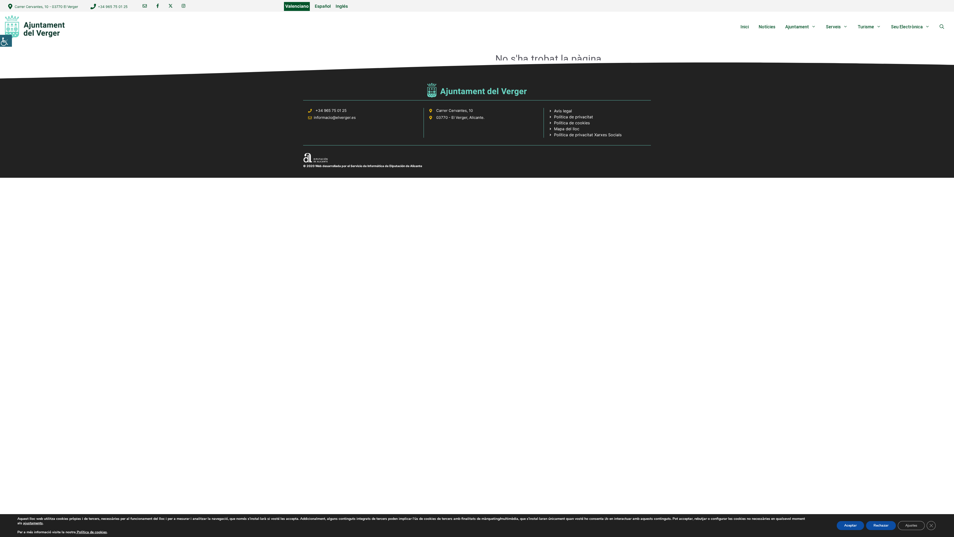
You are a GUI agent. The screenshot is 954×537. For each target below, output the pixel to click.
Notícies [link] (767, 26)
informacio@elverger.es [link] (335, 117)
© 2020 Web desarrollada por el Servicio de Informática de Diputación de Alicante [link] (362, 166)
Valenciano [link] (297, 6)
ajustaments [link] (33, 523)
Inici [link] (745, 26)
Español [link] (323, 6)
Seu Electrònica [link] (907, 26)
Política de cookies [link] (91, 532)
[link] (6, 41)
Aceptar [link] (850, 525)
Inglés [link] (342, 6)
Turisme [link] (866, 26)
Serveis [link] (833, 26)
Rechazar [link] (881, 525)
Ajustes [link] (911, 525)
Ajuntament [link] (797, 26)
